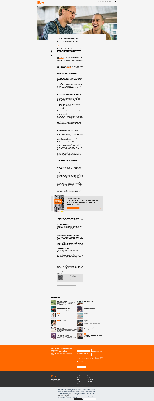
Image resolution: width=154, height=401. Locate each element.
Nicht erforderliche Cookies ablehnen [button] (89, 399)
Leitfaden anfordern (73, 208)
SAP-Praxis (89, 383)
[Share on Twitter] (51, 53)
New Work (52, 293)
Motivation (69, 67)
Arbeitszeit (63, 293)
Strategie (88, 375)
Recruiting (89, 377)
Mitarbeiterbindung (58, 293)
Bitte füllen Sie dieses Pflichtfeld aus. (83, 353)
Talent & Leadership (90, 379)
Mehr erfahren (100, 208)
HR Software (89, 386)
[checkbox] (97, 352)
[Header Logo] (40, 2)
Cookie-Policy (67, 395)
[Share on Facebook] (51, 55)
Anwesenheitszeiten (72, 169)
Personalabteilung (62, 58)
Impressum (59, 395)
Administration (72, 293)
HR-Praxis (67, 293)
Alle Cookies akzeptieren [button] (78, 399)
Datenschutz (62, 395)
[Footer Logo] (54, 376)
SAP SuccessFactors (91, 384)
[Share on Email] (51, 50)
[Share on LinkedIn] (51, 52)
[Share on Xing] (51, 56)
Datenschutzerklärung (80, 363)
